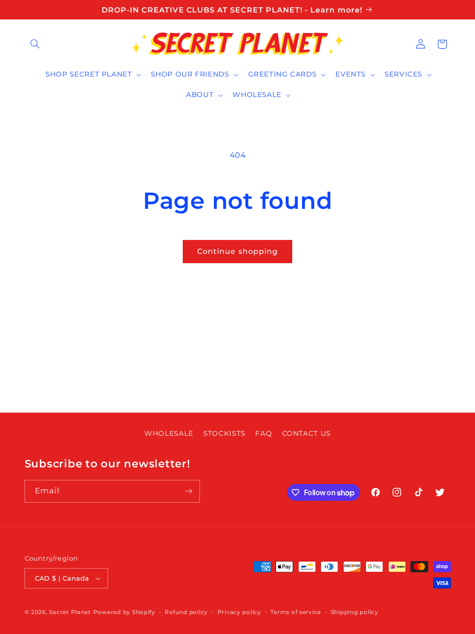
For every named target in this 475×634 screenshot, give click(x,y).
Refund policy (186, 612)
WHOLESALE (168, 433)
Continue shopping (237, 251)
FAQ (263, 433)
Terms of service (295, 612)
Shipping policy (355, 612)
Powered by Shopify (124, 612)
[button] (35, 44)
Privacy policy (239, 612)
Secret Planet (70, 612)
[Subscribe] (188, 491)
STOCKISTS (224, 433)
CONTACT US (306, 433)
